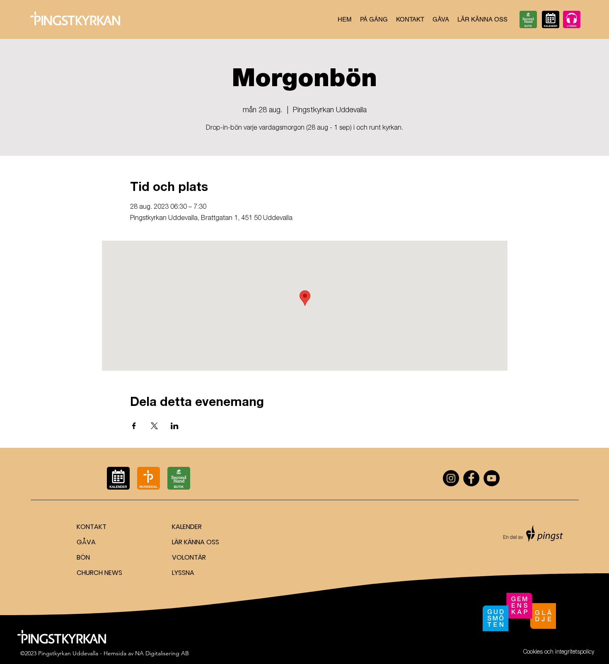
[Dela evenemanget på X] (154, 426)
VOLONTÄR (189, 557)
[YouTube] (491, 478)
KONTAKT (91, 526)
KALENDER (187, 526)
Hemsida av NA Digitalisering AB (146, 653)
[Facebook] (471, 478)
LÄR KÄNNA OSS (195, 542)
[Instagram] (451, 478)
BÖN (83, 557)
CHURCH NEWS (99, 572)
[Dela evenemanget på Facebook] (134, 426)
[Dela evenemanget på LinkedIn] (175, 426)
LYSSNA (183, 572)
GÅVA (86, 542)
